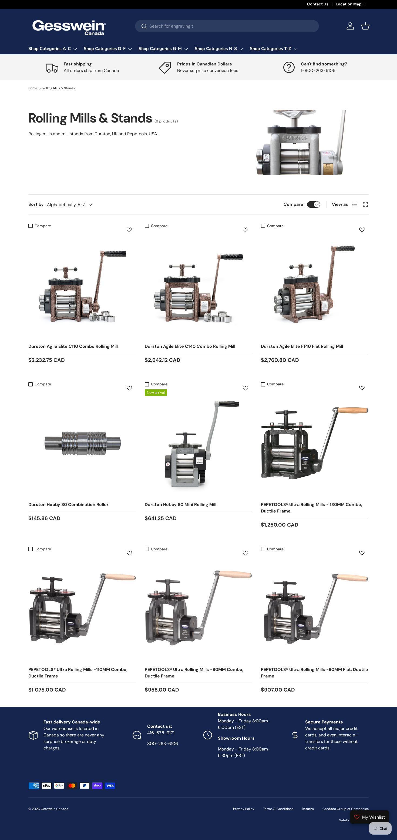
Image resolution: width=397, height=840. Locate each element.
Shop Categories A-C (49, 49)
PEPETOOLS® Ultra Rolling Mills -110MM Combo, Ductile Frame (77, 673)
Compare (293, 204)
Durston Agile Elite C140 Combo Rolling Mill (190, 346)
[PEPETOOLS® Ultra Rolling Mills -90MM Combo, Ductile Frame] (199, 608)
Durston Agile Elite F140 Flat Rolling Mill (302, 346)
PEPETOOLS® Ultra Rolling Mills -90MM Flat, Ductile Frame (314, 673)
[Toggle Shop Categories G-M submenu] (186, 49)
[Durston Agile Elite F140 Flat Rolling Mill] (315, 285)
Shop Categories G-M (160, 49)
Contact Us (317, 4)
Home (32, 88)
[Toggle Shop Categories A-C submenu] (75, 49)
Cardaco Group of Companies (345, 809)
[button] (365, 26)
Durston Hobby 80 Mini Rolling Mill (180, 504)
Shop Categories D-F (105, 49)
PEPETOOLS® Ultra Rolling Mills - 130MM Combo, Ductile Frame (311, 508)
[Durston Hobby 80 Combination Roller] (82, 443)
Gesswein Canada (54, 809)
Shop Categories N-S (216, 49)
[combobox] (227, 26)
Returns (308, 809)
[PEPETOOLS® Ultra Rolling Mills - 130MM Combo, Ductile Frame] (315, 443)
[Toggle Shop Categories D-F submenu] (130, 49)
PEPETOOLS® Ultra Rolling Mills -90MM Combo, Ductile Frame (194, 673)
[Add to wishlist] (129, 229)
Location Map (348, 4)
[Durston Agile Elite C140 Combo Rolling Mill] (199, 285)
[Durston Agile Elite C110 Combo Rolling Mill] (82, 285)
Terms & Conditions (278, 809)
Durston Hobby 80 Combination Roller (68, 504)
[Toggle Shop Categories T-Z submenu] (295, 49)
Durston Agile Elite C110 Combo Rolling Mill (73, 346)
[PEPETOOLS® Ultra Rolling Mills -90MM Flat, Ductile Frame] (315, 608)
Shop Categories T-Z (270, 49)
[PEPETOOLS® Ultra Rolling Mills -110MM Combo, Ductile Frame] (82, 608)
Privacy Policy (243, 809)
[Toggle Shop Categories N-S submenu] (241, 49)
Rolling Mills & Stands (58, 88)
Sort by (36, 204)
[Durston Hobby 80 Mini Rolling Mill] (199, 443)
